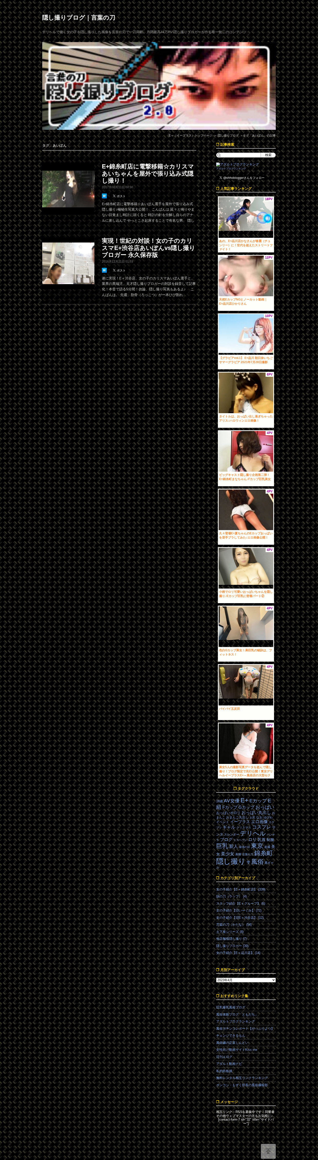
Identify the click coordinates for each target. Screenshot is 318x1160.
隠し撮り (230, 861)
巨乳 (222, 845)
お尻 (252, 817)
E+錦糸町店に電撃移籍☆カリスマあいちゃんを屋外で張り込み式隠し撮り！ (148, 173)
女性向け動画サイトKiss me (236, 1050)
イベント (222, 822)
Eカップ (258, 800)
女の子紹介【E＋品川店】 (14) (238, 953)
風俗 (257, 861)
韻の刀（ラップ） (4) (231, 896)
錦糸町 (263, 853)
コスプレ (261, 827)
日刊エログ (224, 1057)
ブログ (226, 839)
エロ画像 (259, 821)
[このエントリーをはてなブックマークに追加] (105, 195)
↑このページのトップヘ (268, 1151)
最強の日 (244, 846)
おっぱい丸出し (256, 812)
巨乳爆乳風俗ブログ (230, 1007)
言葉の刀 (247, 854)
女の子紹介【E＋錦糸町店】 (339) (240, 889)
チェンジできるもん (230, 1035)
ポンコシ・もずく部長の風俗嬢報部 (242, 1085)
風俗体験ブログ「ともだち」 (237, 1014)
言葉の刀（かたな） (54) (234, 924)
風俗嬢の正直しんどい (232, 1043)
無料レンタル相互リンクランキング (242, 1078)
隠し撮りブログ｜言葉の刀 (78, 17)
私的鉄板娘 (224, 1071)
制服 (270, 840)
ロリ (252, 839)
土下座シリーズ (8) (229, 932)
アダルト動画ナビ (229, 1064)
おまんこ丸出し (237, 817)
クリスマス (243, 827)
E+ (244, 800)
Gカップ (246, 807)
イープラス (240, 821)
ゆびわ (268, 817)
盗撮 (267, 847)
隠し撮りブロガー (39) (232, 946)
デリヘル (253, 833)
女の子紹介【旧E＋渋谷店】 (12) (240, 917)
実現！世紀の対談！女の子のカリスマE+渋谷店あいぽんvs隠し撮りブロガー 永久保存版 (148, 247)
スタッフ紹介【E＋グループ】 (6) (240, 903)
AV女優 (231, 800)
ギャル (229, 827)
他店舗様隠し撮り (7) (231, 939)
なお (259, 817)
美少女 (227, 853)
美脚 (238, 854)
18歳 (219, 801)
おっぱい (264, 807)
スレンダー (231, 834)
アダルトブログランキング (231, 168)
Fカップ (230, 807)
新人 (233, 846)
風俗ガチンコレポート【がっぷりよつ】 (245, 1028)
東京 (257, 845)
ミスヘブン (240, 839)
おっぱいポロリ (228, 813)
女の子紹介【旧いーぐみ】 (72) (238, 910)
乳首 (262, 839)
